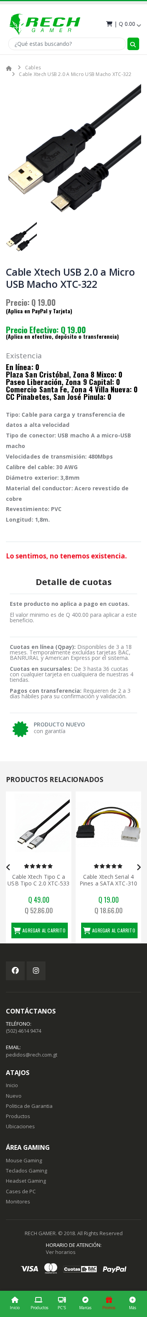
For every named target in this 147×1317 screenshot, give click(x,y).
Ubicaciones (20, 1126)
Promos (108, 1307)
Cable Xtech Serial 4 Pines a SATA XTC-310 (38, 880)
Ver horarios (61, 1252)
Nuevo (14, 1095)
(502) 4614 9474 (23, 1030)
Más (132, 1307)
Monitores (18, 1201)
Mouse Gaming (24, 1160)
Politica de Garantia (29, 1105)
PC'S (62, 1307)
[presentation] (8, 867)
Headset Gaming (26, 1180)
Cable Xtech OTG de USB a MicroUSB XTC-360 (108, 880)
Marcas (85, 1307)
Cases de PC (21, 1191)
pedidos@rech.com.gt (31, 1054)
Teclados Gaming (26, 1170)
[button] (123, 24)
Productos (39, 1307)
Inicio (15, 1307)
